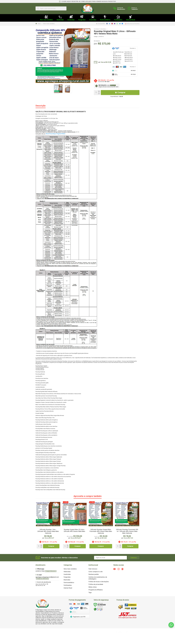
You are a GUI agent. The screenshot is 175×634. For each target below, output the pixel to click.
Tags (90, 592)
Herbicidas (67, 571)
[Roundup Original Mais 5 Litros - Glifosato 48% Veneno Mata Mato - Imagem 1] (58, 88)
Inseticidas (67, 574)
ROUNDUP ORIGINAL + (100, 29)
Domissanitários (69, 582)
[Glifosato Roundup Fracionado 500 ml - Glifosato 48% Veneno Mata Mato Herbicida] (127, 524)
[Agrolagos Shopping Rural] (87, 8)
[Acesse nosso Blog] (123, 569)
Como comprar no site (96, 571)
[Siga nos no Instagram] (119, 569)
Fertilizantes (68, 585)
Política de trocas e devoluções (99, 581)
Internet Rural (68, 588)
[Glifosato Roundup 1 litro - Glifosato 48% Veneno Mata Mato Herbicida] (48, 524)
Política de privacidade (96, 584)
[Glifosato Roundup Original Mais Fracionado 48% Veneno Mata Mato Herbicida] (100, 524)
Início (39, 23)
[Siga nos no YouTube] (114, 569)
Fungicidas (67, 577)
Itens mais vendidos (49, 23)
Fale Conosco (93, 569)
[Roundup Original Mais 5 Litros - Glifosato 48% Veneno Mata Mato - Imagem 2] (67, 88)
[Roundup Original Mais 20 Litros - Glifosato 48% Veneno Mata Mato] (74, 524)
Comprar (121, 92)
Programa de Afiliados (96, 590)
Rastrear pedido (94, 574)
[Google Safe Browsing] (98, 609)
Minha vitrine (93, 587)
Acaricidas (67, 580)
